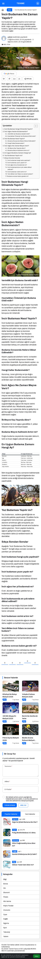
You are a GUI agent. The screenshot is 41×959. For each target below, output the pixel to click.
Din (4, 888)
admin (10, 37)
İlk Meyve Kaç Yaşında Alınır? (17, 148)
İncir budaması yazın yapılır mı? (17, 162)
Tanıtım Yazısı (13, 949)
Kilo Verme (7, 901)
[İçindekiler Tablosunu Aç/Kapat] (34, 126)
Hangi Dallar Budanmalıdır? (16, 143)
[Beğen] (4, 79)
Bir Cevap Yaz (10, 754)
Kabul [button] (36, 956)
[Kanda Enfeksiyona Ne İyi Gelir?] (20, 854)
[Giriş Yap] (37, 3)
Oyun (5, 914)
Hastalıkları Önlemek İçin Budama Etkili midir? (22, 136)
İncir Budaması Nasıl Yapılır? (14, 138)
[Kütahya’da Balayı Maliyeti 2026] (11, 691)
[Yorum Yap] (9, 79)
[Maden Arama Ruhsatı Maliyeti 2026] (30, 734)
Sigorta (6, 923)
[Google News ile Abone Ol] (9, 74)
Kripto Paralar (8, 906)
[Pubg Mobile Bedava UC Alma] (20, 832)
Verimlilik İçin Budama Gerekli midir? (19, 134)
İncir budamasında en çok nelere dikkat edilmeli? (20, 168)
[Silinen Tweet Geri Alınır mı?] (20, 864)
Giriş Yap (23, 805)
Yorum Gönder (9, 805)
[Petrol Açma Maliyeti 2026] (11, 734)
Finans (5, 897)
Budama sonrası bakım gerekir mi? (18, 176)
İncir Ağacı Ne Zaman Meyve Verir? (16, 146)
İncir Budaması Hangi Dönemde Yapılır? (18, 129)
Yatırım (5, 936)
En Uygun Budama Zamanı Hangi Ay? (17, 153)
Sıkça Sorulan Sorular (12, 158)
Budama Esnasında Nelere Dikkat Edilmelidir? (22, 141)
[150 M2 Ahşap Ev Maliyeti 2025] (11, 712)
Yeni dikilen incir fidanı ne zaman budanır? (20, 174)
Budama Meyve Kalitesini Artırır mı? (18, 150)
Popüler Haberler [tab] (11, 814)
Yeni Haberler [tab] (30, 814)
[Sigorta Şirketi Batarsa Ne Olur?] (20, 822)
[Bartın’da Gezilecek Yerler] (30, 712)
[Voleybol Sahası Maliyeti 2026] (30, 691)
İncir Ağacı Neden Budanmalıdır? (16, 131)
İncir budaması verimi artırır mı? (17, 172)
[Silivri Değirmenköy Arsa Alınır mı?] (20, 843)
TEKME (20, 3)
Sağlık (5, 919)
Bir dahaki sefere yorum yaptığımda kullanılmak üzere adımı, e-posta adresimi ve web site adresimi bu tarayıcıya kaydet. (22, 799)
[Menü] (3, 3)
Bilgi (5, 879)
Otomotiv (6, 910)
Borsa (5, 884)
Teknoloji (6, 932)
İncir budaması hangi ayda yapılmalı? (18, 160)
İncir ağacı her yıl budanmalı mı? (17, 165)
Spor (5, 928)
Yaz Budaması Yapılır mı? (13, 155)
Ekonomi (6, 892)
